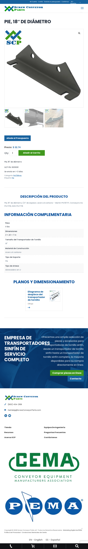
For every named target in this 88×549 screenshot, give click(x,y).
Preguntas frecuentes (55, 432)
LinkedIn (5, 415)
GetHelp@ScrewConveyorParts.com (24, 410)
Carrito (40, 2)
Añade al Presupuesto (18, 138)
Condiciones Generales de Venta (34, 532)
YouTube (9, 415)
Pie (13, 178)
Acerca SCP (9, 437)
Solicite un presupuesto (52, 2)
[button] (79, 33)
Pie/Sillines (17, 175)
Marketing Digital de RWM (72, 530)
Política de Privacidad (12, 532)
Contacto (75, 378)
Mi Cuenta (33, 2)
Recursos (8, 432)
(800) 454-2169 (14, 404)
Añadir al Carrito (31, 152)
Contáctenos (50, 437)
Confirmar (65, 2)
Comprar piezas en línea (66, 373)
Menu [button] (79, 8)
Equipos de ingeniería (54, 427)
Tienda (7, 427)
